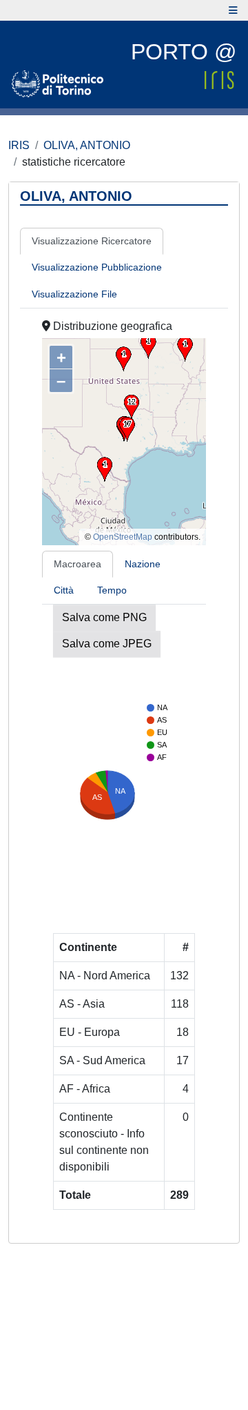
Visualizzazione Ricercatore (92, 240)
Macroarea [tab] (77, 563)
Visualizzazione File (74, 294)
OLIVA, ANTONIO (86, 145)
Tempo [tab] (112, 590)
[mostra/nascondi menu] (233, 10)
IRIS (19, 145)
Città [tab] (64, 590)
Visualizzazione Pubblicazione (97, 267)
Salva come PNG (104, 617)
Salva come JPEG (107, 643)
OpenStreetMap (122, 537)
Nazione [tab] (143, 563)
